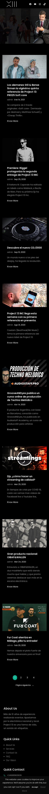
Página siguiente (25, 685)
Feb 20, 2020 (20, 645)
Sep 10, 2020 (19, 252)
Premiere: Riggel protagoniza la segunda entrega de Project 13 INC (22, 171)
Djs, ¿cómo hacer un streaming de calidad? (21, 478)
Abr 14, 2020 (19, 404)
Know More (12, 121)
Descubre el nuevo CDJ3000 (24, 247)
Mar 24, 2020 (20, 561)
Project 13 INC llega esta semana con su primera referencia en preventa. (22, 317)
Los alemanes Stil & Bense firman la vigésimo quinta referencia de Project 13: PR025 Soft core (23, 90)
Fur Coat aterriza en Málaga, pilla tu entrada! (22, 639)
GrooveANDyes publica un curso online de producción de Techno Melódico (24, 396)
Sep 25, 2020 (20, 179)
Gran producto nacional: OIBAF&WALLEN (22, 555)
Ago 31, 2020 (19, 325)
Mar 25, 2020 (20, 484)
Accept (35, 787)
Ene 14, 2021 (19, 99)
